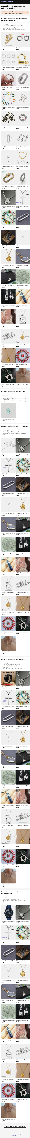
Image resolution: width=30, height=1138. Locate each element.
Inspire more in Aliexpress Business (15, 1126)
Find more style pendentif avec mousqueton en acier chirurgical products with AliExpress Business (13, 12)
